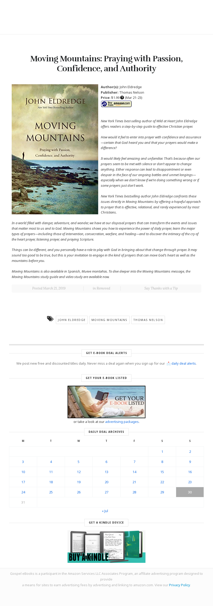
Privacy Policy (179, 585)
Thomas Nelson (148, 320)
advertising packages (122, 421)
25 (51, 492)
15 (162, 471)
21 (134, 482)
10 (23, 471)
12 (79, 471)
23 (190, 482)
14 (134, 471)
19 (79, 482)
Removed (103, 288)
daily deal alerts (183, 363)
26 (79, 492)
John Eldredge (72, 320)
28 (134, 492)
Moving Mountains (109, 320)
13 (106, 471)
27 (106, 492)
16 (190, 471)
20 (106, 482)
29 (162, 492)
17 (23, 482)
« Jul (105, 510)
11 (51, 471)
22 (162, 482)
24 (23, 492)
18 (51, 482)
